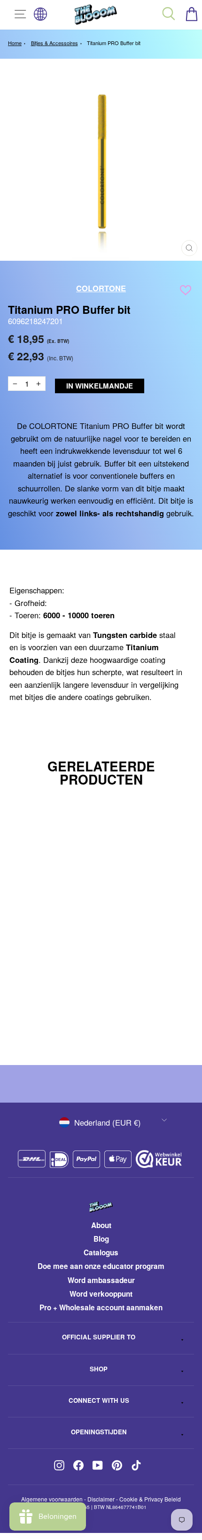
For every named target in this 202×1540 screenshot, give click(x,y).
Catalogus (101, 1252)
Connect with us (99, 1400)
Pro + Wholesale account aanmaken (101, 1307)
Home (15, 43)
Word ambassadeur (101, 1280)
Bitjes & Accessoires (54, 43)
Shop (99, 1368)
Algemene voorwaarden (52, 1499)
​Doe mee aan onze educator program (101, 1266)
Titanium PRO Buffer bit (113, 43)
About (101, 1225)
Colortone (101, 288)
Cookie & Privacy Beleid (150, 1499)
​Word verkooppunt (101, 1294)
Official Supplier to (98, 1336)
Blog (101, 1239)
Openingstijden (99, 1431)
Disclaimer (101, 1499)
